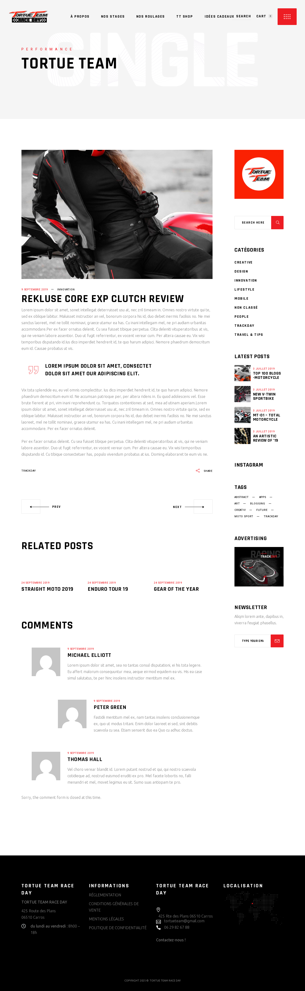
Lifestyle (244, 289)
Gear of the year (176, 589)
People (241, 316)
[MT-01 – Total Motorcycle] (242, 415)
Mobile (241, 298)
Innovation (66, 290)
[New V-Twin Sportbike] (242, 394)
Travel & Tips (248, 334)
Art (237, 503)
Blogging (257, 503)
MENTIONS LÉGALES (106, 919)
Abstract (241, 497)
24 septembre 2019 (35, 583)
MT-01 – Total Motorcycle (266, 417)
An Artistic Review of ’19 (265, 438)
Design (241, 271)
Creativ (240, 510)
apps (262, 497)
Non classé (246, 307)
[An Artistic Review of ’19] (242, 436)
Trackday (244, 325)
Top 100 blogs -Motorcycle (267, 375)
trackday (28, 471)
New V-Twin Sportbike (264, 396)
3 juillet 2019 (264, 369)
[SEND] (277, 641)
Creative (243, 262)
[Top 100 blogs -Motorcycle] (242, 373)
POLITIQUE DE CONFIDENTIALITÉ (118, 928)
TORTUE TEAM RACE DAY (165, 980)
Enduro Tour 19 (108, 589)
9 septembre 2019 (34, 290)
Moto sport (243, 516)
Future (262, 510)
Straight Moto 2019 (47, 589)
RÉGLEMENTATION (105, 895)
